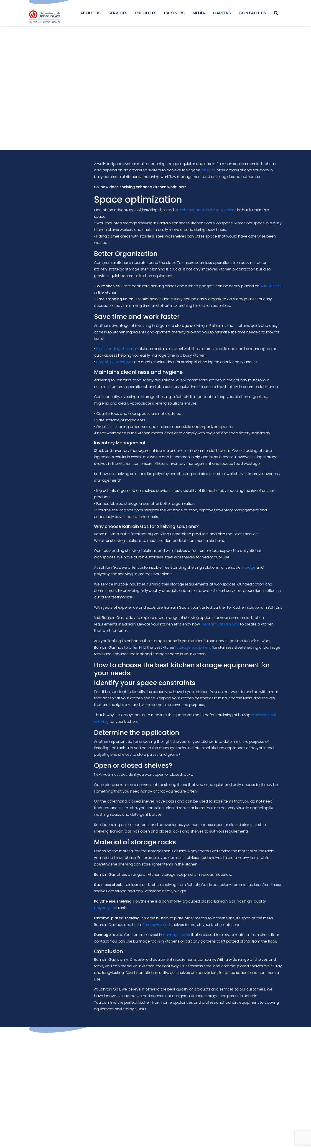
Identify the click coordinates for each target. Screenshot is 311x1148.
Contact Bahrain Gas (220, 624)
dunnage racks (176, 934)
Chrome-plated (156, 924)
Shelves (209, 170)
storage (248, 567)
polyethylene (105, 907)
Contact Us (252, 13)
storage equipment (193, 647)
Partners (174, 13)
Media (198, 13)
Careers (222, 13)
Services (117, 13)
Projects (145, 13)
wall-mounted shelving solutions (207, 210)
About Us (90, 13)
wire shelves (271, 286)
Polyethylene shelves (114, 362)
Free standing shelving (116, 348)
